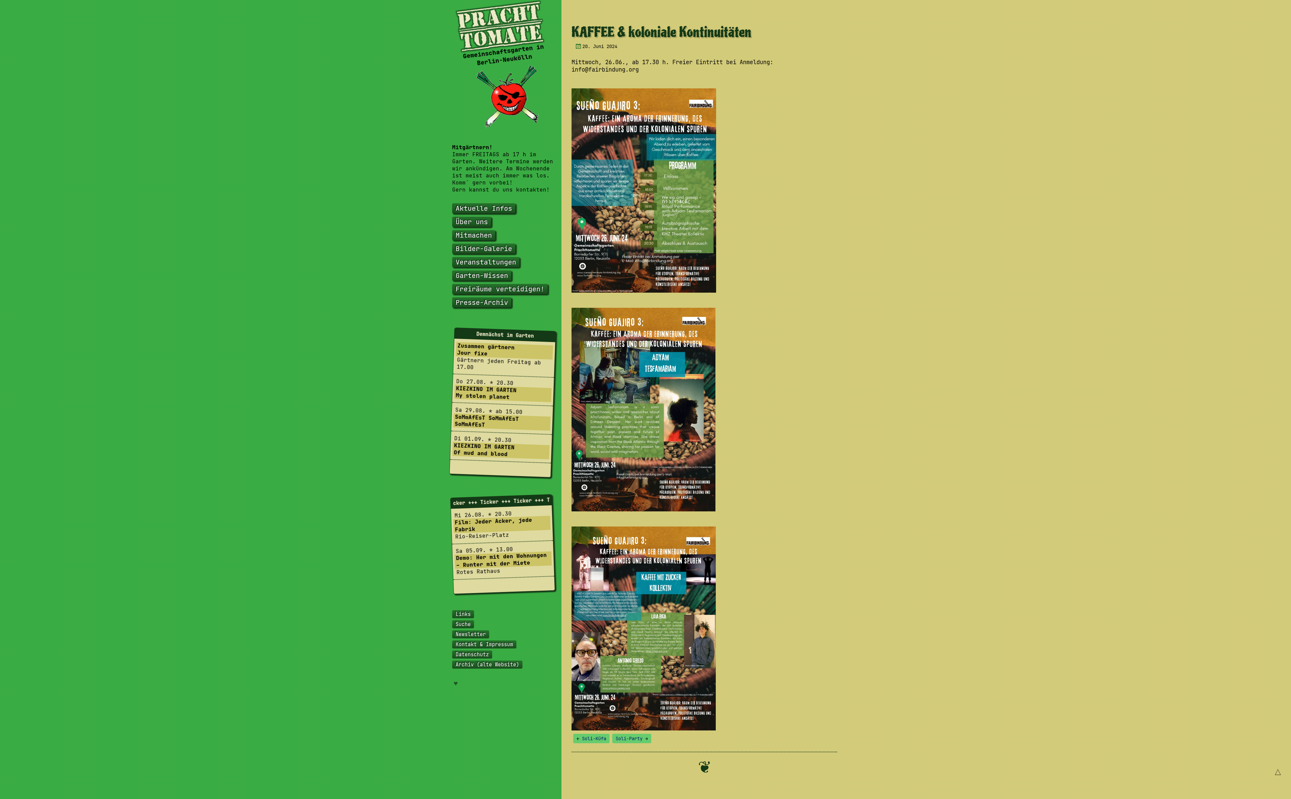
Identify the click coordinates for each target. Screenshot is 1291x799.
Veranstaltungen (486, 262)
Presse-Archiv (482, 302)
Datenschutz (472, 654)
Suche (463, 624)
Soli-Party (632, 738)
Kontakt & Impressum (484, 644)
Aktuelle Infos (484, 208)
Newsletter (471, 634)
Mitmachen (474, 235)
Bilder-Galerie (484, 248)
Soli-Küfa (591, 738)
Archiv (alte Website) (487, 664)
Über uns (472, 221)
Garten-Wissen (482, 275)
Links (463, 614)
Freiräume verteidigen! (500, 289)
